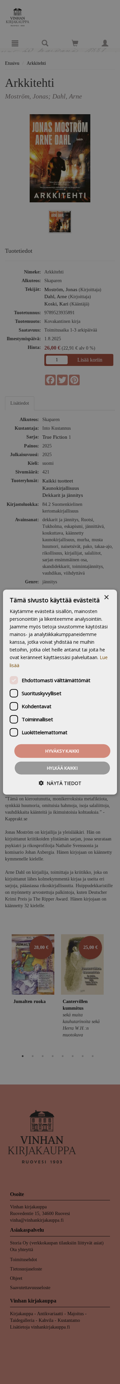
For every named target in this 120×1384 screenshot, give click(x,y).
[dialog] (60, 692)
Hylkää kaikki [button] (62, 768)
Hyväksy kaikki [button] (62, 751)
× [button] (106, 597)
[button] (60, 783)
